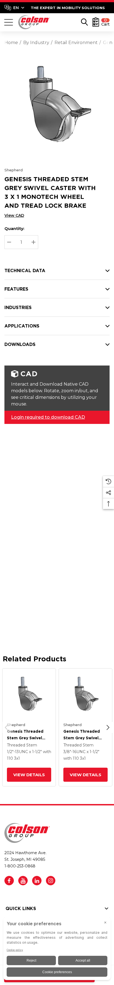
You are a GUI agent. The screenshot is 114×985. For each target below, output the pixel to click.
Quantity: (14, 228)
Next (107, 727)
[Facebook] (9, 880)
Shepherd (13, 170)
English (14, 7)
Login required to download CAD (48, 417)
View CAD (14, 215)
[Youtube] (23, 880)
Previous (6, 727)
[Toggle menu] (8, 22)
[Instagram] (50, 880)
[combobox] (14, 7)
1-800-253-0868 (19, 866)
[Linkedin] (37, 880)
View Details (29, 774)
